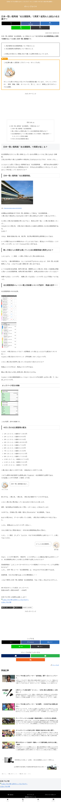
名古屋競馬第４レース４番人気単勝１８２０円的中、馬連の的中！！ (31, 133)
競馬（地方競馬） (28, 607)
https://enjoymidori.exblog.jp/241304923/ (13, 208)
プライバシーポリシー (50, 794)
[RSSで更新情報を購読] (30, 659)
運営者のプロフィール (30, 797)
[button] (40, 27)
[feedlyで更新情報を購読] (45, 655)
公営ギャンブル (18, 607)
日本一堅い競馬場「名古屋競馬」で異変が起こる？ (25, 126)
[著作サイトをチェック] (15, 655)
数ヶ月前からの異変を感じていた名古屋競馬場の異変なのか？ (30, 131)
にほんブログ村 (6, 602)
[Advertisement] (30, 106)
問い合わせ (10, 794)
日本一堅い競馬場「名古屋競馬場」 (22, 128)
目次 (28, 122)
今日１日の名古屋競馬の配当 (20, 138)
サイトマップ (30, 794)
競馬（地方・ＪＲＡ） (8, 607)
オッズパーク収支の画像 (21, 136)
